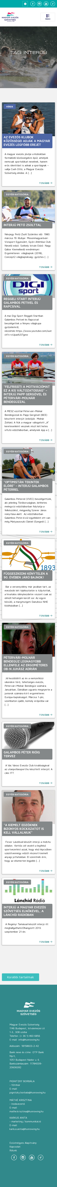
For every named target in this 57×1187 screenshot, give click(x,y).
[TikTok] (52, 3)
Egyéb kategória (17, 194)
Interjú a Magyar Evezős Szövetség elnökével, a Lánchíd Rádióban (25, 911)
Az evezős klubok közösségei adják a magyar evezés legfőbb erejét (27, 140)
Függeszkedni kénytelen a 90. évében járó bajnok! (26, 575)
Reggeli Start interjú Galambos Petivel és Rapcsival (22, 302)
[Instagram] (39, 3)
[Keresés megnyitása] (25, 3)
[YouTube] (46, 3)
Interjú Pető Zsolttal (22, 225)
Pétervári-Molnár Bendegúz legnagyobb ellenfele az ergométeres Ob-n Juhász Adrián (26, 663)
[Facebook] (32, 3)
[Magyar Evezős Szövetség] (10, 16)
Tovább (44, 183)
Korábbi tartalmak (20, 977)
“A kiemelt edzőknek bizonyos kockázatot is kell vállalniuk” (24, 828)
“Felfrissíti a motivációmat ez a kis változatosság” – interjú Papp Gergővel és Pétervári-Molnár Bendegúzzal (27, 394)
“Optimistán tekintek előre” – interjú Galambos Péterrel (26, 485)
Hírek (9, 106)
